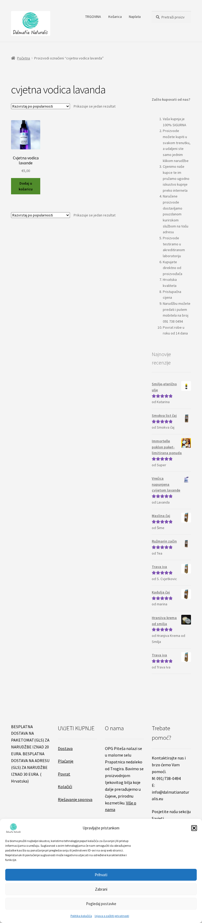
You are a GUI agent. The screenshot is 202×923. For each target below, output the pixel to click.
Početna (23, 58)
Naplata (135, 16)
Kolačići (65, 786)
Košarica (115, 16)
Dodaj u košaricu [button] (26, 186)
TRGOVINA (93, 16)
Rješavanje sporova (75, 799)
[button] (194, 828)
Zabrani (101, 889)
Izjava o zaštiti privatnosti (112, 916)
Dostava (65, 748)
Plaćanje (65, 761)
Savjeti (158, 818)
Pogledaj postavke (101, 903)
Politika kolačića (81, 916)
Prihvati (101, 874)
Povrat (64, 774)
